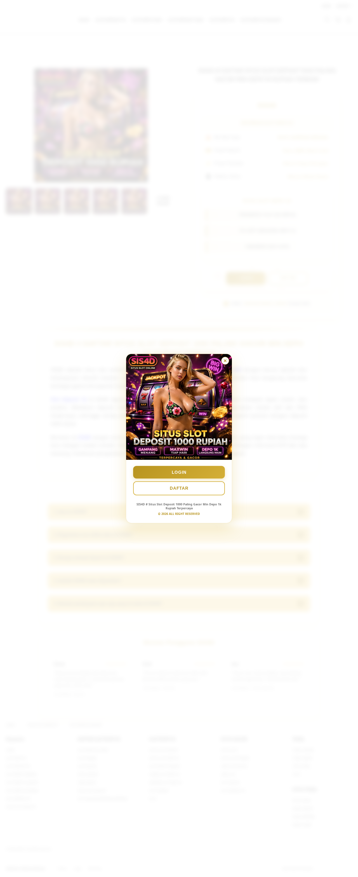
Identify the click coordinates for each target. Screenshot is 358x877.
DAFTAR (179, 488)
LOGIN (179, 472)
